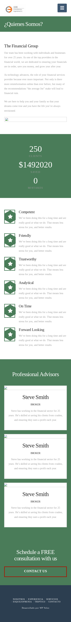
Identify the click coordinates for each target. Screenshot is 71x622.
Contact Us (35, 571)
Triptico (40, 602)
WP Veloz (44, 608)
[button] (62, 8)
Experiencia (35, 599)
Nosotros (19, 599)
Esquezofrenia (22, 602)
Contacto (54, 602)
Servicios (52, 599)
